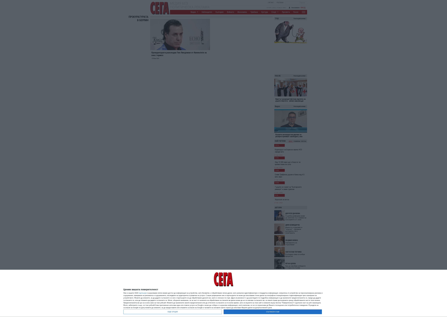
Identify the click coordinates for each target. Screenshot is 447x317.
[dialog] (223, 293)
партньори (143, 293)
